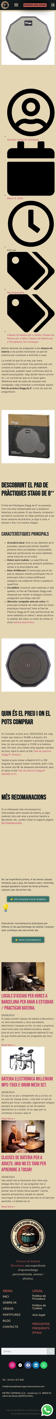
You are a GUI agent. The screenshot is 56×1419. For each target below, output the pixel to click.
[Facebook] (28, 1365)
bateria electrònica (23, 622)
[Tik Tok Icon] (20, 1365)
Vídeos (8, 1309)
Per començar (30, 341)
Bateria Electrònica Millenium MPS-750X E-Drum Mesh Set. (27, 1082)
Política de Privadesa (39, 1297)
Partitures (11, 1315)
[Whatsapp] (43, 1365)
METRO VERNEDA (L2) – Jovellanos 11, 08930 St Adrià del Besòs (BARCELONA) (26, 1394)
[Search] (51, 1351)
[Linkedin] (35, 1365)
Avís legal (38, 1315)
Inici (6, 1297)
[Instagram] (12, 1365)
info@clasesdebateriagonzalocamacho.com (23, 1386)
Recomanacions (15, 292)
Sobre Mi (9, 1303)
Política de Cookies (39, 1306)
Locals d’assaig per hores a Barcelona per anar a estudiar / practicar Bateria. (27, 1002)
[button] (16, 4)
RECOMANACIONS (11, 823)
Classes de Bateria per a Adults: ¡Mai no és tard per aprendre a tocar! (23, 1164)
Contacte (10, 1327)
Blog (7, 1321)
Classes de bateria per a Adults (24, 334)
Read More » (8, 1044)
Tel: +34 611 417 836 (13, 1379)
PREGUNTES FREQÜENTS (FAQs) (41, 1328)
